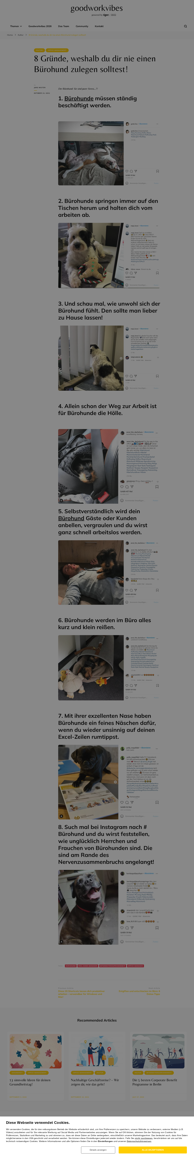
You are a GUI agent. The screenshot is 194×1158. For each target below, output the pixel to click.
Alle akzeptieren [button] (153, 1150)
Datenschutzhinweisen (139, 1141)
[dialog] (97, 579)
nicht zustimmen (144, 1138)
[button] (99, 1150)
